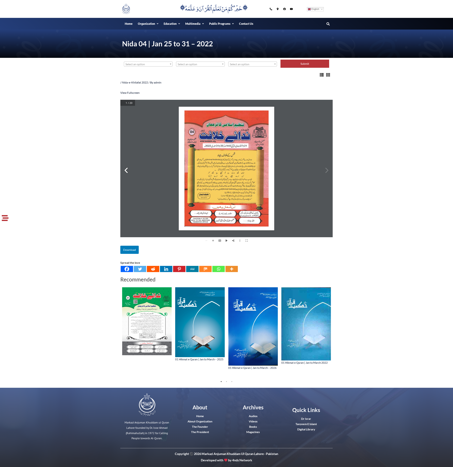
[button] (148, 24)
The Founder (200, 426)
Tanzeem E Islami (306, 424)
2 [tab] (226, 381)
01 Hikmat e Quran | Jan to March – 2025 (199, 359)
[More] (231, 269)
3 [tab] (232, 381)
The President (200, 432)
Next (335, 333)
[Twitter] (140, 269)
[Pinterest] (179, 269)
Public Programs (219, 23)
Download (129, 249)
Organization (146, 23)
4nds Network (242, 460)
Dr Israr (306, 418)
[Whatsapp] (218, 269)
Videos (253, 421)
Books (253, 426)
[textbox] (148, 64)
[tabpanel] (146, 321)
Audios (253, 416)
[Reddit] (153, 269)
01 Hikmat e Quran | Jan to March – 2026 (252, 367)
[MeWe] (192, 269)
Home (129, 23)
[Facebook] (127, 269)
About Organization (200, 421)
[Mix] (205, 269)
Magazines (253, 432)
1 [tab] (221, 381)
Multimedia (192, 23)
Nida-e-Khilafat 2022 (135, 82)
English (315, 9)
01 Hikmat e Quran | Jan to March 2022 (304, 362)
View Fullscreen (130, 92)
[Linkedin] (166, 269)
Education (170, 23)
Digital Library (306, 429)
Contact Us (246, 23)
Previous (117, 333)
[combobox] (148, 64)
